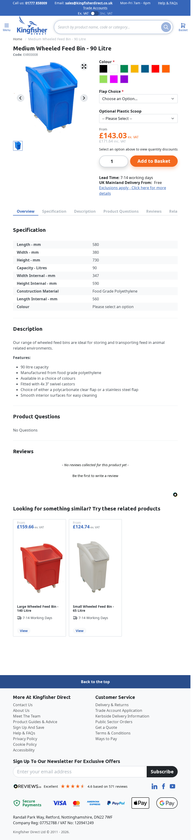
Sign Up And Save (28, 727)
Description (85, 211)
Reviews (154, 211)
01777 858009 (36, 3)
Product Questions (121, 211)
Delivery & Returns (112, 704)
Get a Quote (106, 727)
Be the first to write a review (95, 475)
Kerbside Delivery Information (122, 716)
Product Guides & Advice (35, 721)
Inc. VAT (106, 13)
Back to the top (95, 681)
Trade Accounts (95, 8)
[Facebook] (164, 785)
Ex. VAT (83, 13)
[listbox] (138, 74)
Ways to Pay (106, 738)
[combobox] (113, 27)
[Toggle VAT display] (94, 13)
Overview (26, 211)
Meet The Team (26, 716)
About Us (21, 710)
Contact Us (23, 704)
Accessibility (24, 750)
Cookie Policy (25, 744)
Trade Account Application (118, 710)
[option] (103, 69)
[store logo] (32, 25)
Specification (54, 211)
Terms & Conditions (113, 733)
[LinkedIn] (155, 785)
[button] (95, 475)
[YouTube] (172, 785)
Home (17, 39)
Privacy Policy (25, 738)
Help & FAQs (168, 3)
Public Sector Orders (113, 721)
